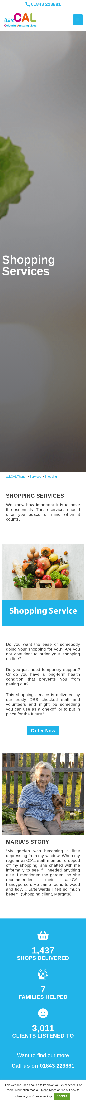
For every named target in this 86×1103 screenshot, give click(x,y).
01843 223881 (45, 4)
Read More (48, 1090)
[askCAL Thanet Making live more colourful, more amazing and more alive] (20, 20)
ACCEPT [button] (62, 1096)
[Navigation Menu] (78, 19)
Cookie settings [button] (42, 1096)
